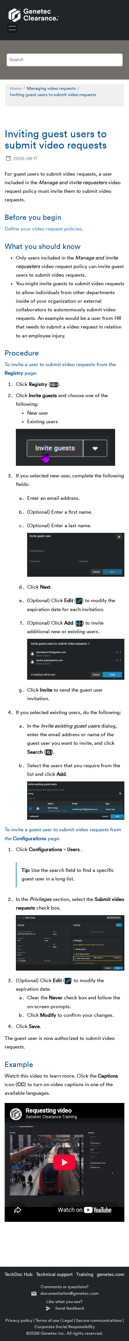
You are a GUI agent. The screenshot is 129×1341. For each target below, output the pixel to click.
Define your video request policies (43, 228)
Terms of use (47, 1320)
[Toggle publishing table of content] (13, 101)
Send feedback (69, 1308)
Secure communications (99, 1320)
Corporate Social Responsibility (64, 1326)
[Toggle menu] (12, 28)
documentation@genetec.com (69, 1293)
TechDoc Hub (18, 1274)
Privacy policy (18, 1320)
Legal (67, 1320)
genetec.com (110, 1274)
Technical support (54, 1274)
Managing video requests (51, 88)
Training (84, 1274)
